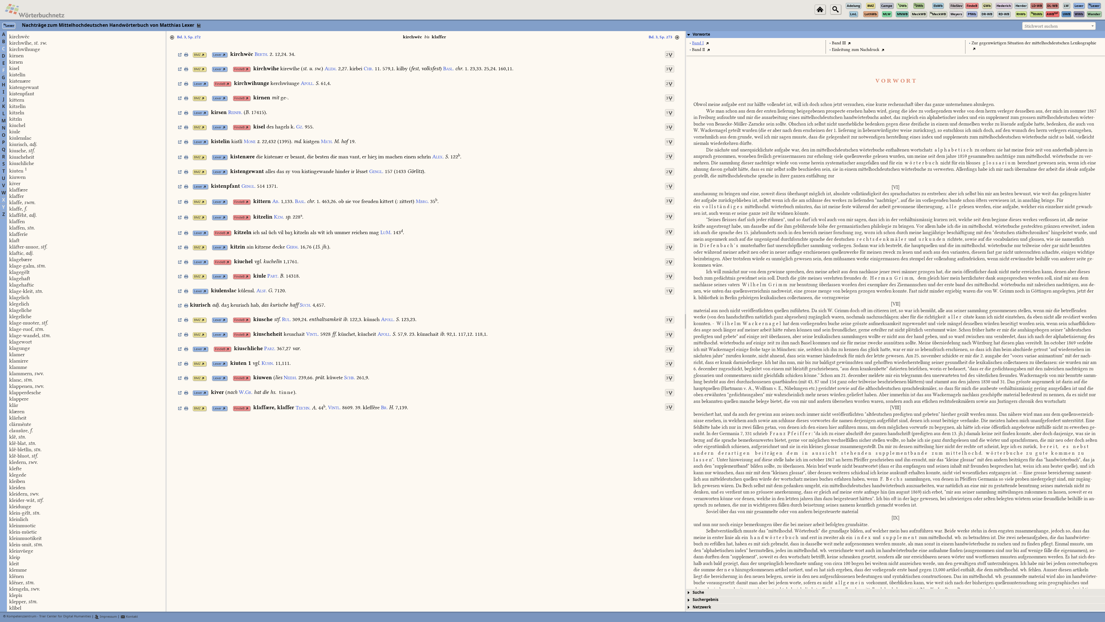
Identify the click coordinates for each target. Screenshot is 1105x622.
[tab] (895, 34)
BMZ (197, 55)
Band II (698, 49)
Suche (698, 592)
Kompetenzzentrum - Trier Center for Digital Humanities (49, 617)
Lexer (217, 55)
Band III (839, 43)
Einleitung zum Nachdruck (855, 49)
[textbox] (1059, 26)
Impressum (108, 617)
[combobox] (1059, 26)
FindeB (239, 69)
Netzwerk (702, 607)
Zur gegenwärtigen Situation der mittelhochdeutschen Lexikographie (1033, 43)
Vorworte (701, 34)
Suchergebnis (705, 599)
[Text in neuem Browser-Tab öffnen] (707, 43)
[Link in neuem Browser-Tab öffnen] (203, 55)
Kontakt (131, 617)
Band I (698, 43)
